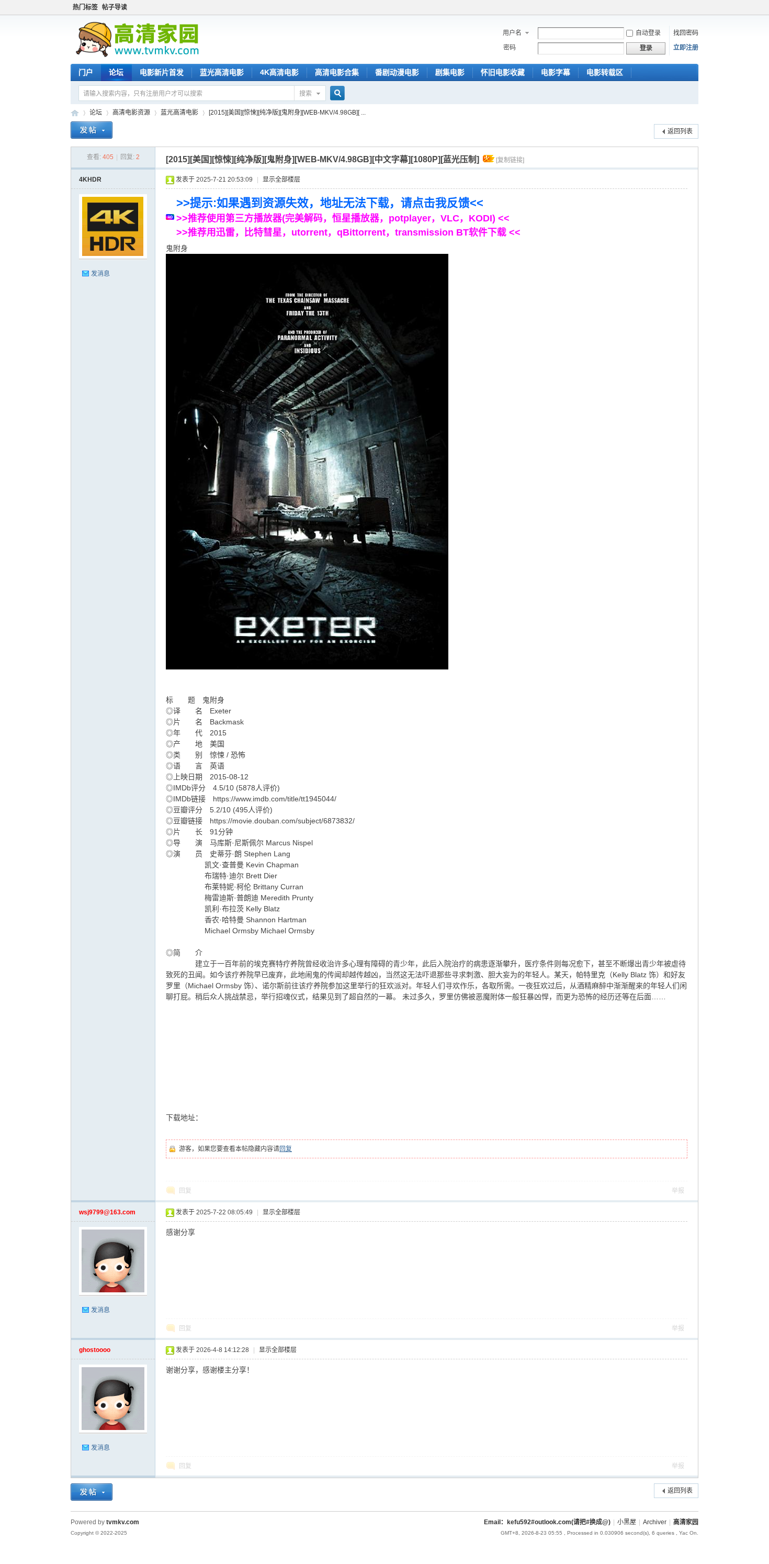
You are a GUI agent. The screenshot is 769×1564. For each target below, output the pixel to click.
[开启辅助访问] (695, 7)
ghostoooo (94, 1350)
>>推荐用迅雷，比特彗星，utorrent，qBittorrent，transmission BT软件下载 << (348, 232)
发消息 (100, 273)
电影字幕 (555, 72)
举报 (678, 1190)
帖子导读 (114, 7)
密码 (509, 47)
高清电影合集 (337, 72)
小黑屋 (626, 1522)
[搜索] (336, 94)
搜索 (305, 93)
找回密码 (685, 33)
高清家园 (75, 112)
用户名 (512, 33)
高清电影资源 (131, 112)
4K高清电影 (279, 72)
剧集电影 (450, 72)
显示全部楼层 (281, 179)
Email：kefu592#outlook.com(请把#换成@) (547, 1522)
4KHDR (90, 179)
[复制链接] (510, 160)
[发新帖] (91, 131)
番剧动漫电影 (397, 72)
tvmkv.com (122, 1522)
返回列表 (680, 131)
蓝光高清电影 (222, 72)
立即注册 (685, 47)
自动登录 (648, 33)
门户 (85, 72)
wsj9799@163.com (107, 1212)
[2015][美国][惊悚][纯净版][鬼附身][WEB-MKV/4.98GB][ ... (287, 112)
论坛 (116, 72)
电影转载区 (604, 72)
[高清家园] (137, 55)
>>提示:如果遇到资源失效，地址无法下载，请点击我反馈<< (329, 202)
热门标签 (85, 7)
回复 (285, 1149)
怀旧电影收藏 (503, 72)
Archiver (654, 1522)
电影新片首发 (162, 72)
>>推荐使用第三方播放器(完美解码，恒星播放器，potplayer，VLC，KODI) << (343, 218)
